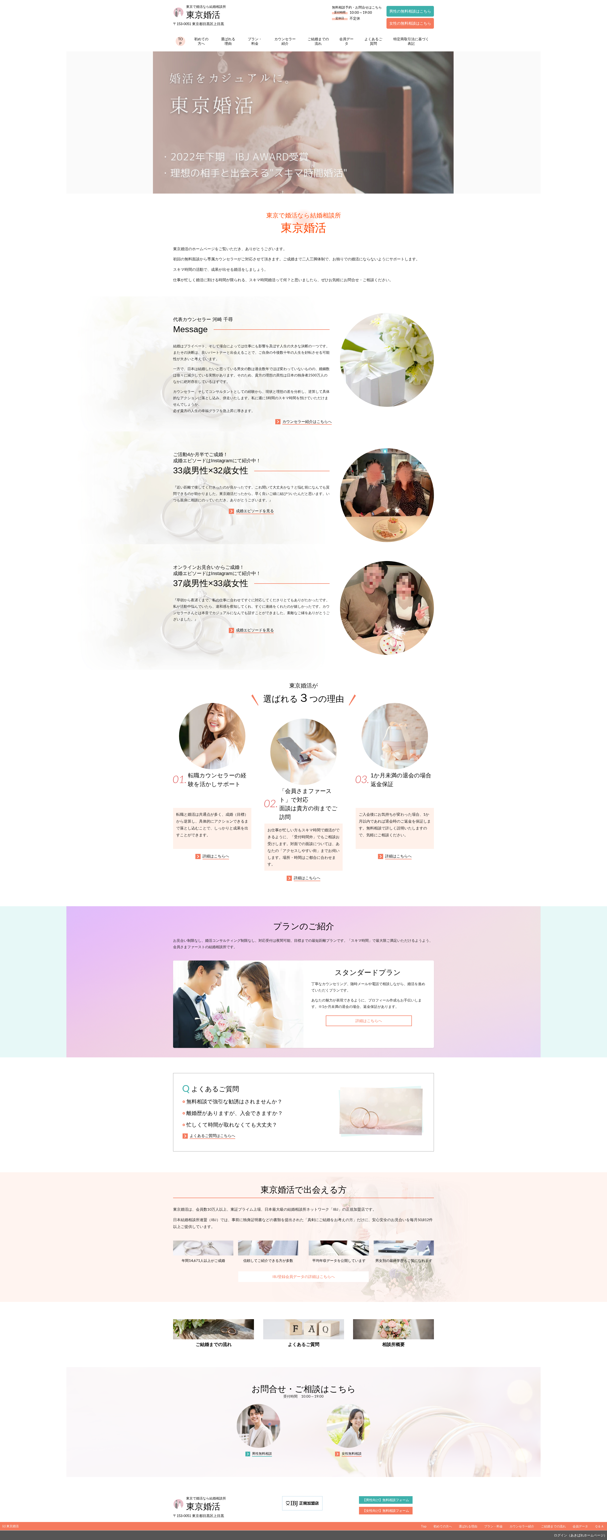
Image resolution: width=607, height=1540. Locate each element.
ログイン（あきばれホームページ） (580, 1535)
